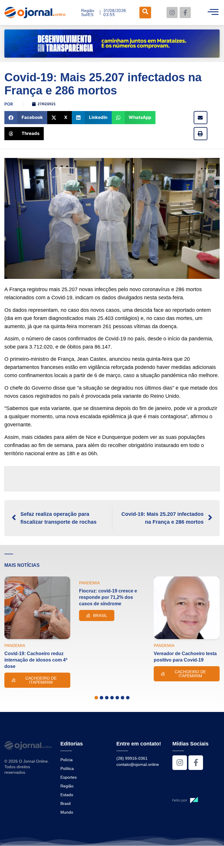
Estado (66, 794)
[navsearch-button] (145, 12)
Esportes (68, 777)
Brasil (65, 803)
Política (67, 768)
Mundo (66, 812)
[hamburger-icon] (213, 12)
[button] (25, 117)
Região (67, 786)
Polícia (66, 759)
